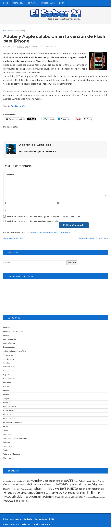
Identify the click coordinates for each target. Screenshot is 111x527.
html (39, 488)
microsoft (49, 493)
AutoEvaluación (9, 339)
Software (6, 442)
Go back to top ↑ (42, 524)
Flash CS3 (7, 489)
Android (38, 480)
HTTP (45, 488)
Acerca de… (18, 3)
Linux (42, 492)
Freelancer (7, 383)
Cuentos (6, 363)
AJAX (30, 480)
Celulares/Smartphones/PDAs (14, 351)
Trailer (5, 450)
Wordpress (7, 458)
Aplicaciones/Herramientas (13, 331)
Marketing (7, 402)
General (34, 46)
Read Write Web (18, 106)
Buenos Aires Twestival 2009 (13, 238)
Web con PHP (17, 500)
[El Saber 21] (55, 19)
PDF (84, 493)
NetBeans (69, 492)
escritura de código (87, 484)
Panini (79, 492)
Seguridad (7, 434)
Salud (5, 430)
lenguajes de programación (21, 492)
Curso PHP (39, 484)
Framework (25, 489)
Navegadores (8, 410)
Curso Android (98, 481)
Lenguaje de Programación (90, 488)
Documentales (9, 379)
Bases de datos (9, 347)
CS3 (65, 481)
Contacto (32, 3)
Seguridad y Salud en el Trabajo (15, 438)
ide (50, 488)
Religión (6, 426)
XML (27, 501)
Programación (9, 418)
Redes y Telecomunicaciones (14, 422)
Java (56, 488)
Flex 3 (18, 489)
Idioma (6, 391)
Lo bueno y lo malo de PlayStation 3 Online (93, 238)
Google (33, 489)
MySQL (57, 492)
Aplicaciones (8, 327)
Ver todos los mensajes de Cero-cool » (37, 151)
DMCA (61, 3)
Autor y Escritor (9, 343)
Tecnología (7, 446)
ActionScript (8, 481)
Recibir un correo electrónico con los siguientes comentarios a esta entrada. (44, 216)
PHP (91, 492)
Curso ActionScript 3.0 (82, 481)
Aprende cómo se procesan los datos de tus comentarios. (51, 232)
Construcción (8, 359)
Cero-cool (11, 46)
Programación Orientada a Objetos (67, 496)
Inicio (5, 3)
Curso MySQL (25, 484)
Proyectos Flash (91, 497)
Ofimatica (7, 414)
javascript (68, 488)
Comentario (9, 175)
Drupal (70, 484)
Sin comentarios (50, 46)
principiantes (19, 497)
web (6, 500)
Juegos (6, 398)
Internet (6, 394)
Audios (6, 335)
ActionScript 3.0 (21, 481)
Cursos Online (47, 3)
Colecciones (8, 355)
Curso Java (10, 484)
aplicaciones (51, 480)
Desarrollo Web (55, 484)
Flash (101, 484)
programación (40, 496)
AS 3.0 (60, 481)
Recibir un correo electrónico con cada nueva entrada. (33, 221)
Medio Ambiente (9, 406)
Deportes (6, 375)
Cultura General (9, 367)
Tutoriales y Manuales (11, 454)
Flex (13, 489)
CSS (70, 480)
